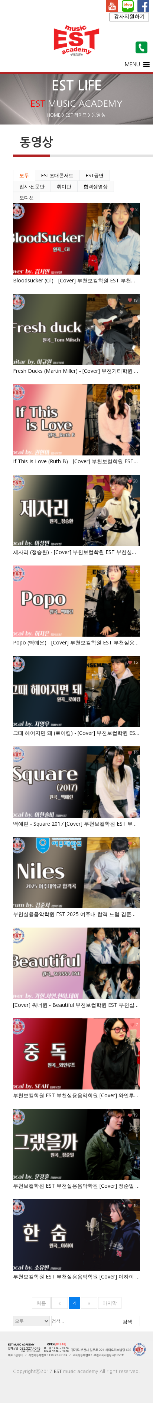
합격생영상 (96, 186)
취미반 (64, 186)
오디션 (26, 197)
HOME (54, 115)
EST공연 (95, 175)
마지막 (109, 1303)
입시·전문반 (32, 186)
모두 (24, 175)
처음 (41, 1303)
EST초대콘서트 (57, 175)
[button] (132, 64)
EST (58, 1371)
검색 (127, 1321)
